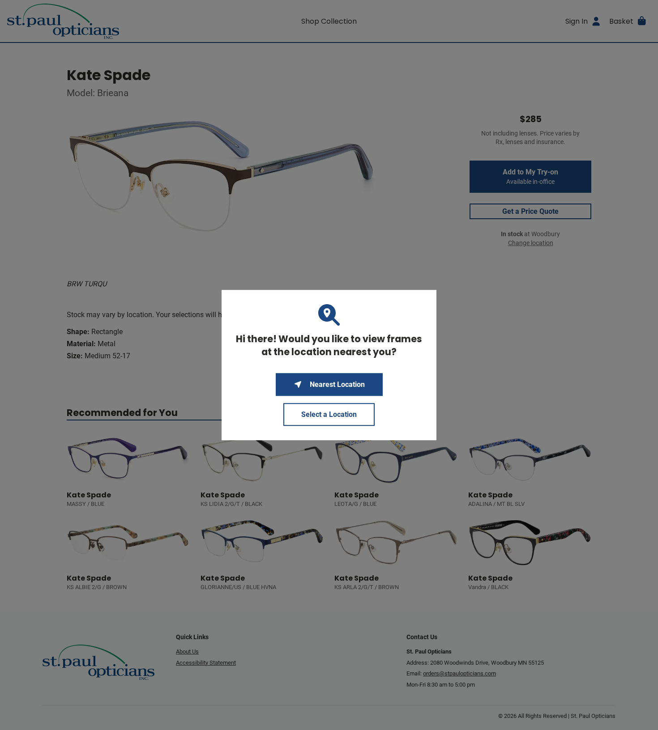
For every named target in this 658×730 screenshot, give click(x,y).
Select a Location (329, 414)
